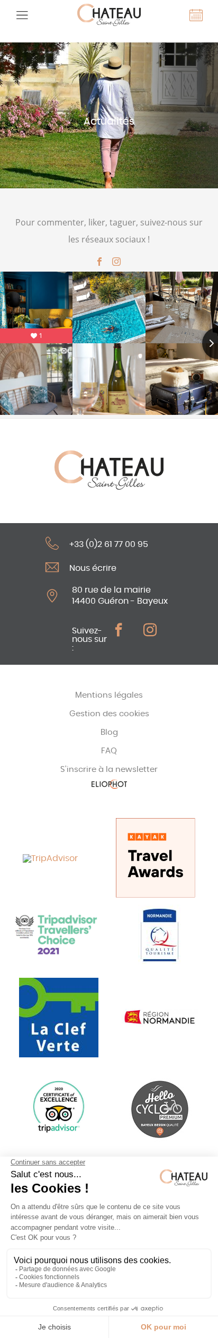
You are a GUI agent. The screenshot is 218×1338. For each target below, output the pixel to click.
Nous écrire (92, 567)
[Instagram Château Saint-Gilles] (116, 262)
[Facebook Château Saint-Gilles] (99, 262)
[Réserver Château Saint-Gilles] (196, 15)
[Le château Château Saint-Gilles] (108, 15)
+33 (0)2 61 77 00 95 (108, 544)
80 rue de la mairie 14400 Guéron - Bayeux (120, 596)
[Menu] (21, 15)
